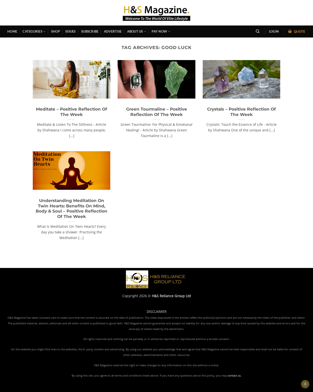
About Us (135, 31)
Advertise (113, 31)
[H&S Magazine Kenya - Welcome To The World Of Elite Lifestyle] (156, 13)
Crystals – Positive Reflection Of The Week (241, 112)
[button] (274, 31)
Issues (70, 31)
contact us (234, 375)
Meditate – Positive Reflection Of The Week (71, 112)
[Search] (257, 31)
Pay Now (159, 31)
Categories (32, 31)
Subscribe (89, 31)
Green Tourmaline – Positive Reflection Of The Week (156, 112)
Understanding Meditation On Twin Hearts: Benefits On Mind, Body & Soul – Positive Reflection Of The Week (71, 208)
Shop (55, 31)
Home (12, 31)
